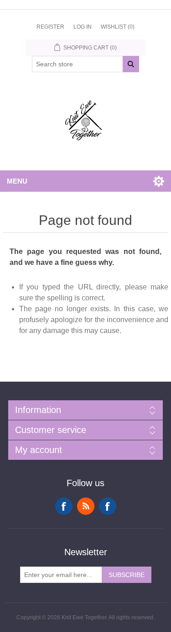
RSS (85, 506)
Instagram (107, 506)
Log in (82, 27)
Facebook (64, 506)
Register (50, 27)
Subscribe (127, 574)
